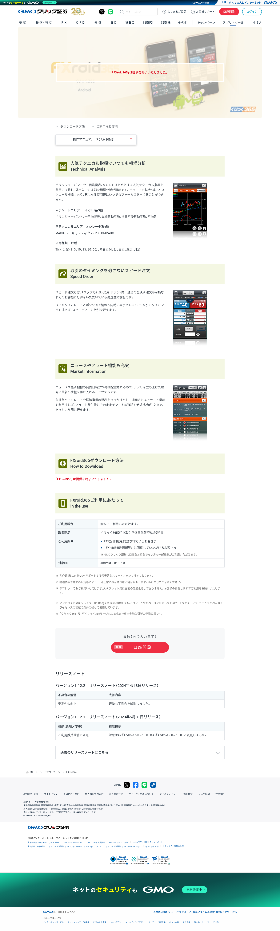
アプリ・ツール (233, 22)
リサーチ (150, 922)
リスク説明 (204, 794)
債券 (98, 22)
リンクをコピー (153, 785)
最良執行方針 (116, 794)
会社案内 (220, 794)
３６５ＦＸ (148, 22)
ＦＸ (64, 22)
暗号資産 (186, 922)
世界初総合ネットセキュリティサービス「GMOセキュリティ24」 (56, 842)
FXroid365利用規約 (119, 548)
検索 (122, 11)
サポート (205, 11)
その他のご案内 (71, 794)
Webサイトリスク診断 (118, 842)
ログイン (252, 11)
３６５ (165, 22)
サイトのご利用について (141, 794)
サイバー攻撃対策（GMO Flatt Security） (123, 846)
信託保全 (188, 794)
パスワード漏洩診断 (96, 842)
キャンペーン (206, 22)
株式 (23, 22)
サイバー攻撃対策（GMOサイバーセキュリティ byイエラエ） (75, 846)
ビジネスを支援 (99, 922)
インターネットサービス (53, 922)
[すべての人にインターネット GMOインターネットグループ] (253, 2)
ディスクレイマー (168, 794)
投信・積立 (44, 22)
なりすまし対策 (152, 846)
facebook (135, 785)
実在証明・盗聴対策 (36, 846)
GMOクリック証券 (51, 12)
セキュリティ (116, 922)
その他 (216, 922)
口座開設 (229, 11)
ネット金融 (174, 922)
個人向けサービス (201, 922)
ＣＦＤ (80, 22)
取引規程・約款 (30, 794)
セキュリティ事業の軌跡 (173, 846)
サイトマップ (51, 794)
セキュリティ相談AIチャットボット (147, 842)
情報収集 (162, 922)
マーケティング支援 (134, 922)
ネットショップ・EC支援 (78, 922)
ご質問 (176, 11)
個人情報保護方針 (94, 794)
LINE (110, 11)
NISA (257, 22)
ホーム (34, 772)
